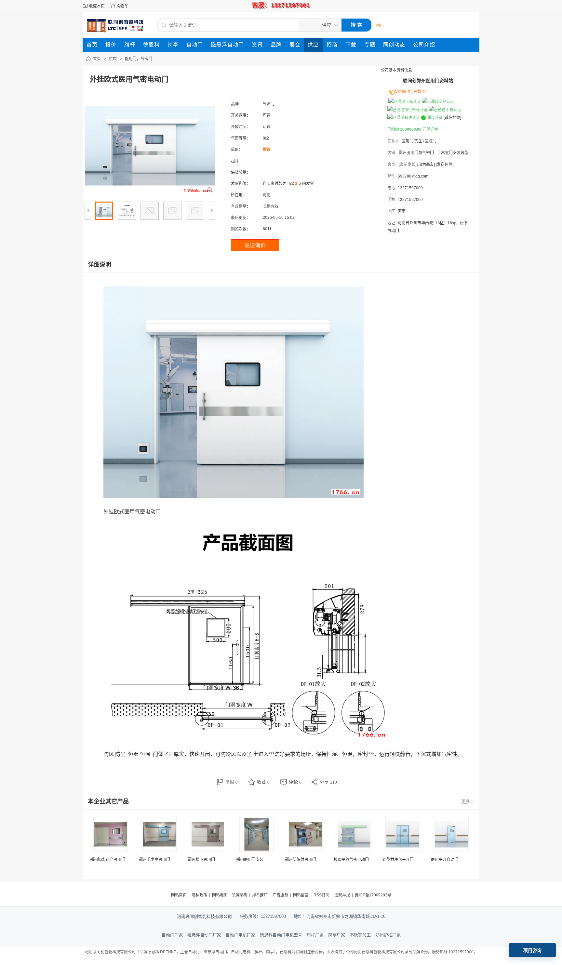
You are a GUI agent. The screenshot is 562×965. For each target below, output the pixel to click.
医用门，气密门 (138, 59)
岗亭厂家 (336, 934)
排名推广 (260, 895)
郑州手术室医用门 (154, 859)
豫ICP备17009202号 (373, 895)
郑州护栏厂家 (388, 934)
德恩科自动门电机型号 (281, 934)
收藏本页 (97, 6)
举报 (231, 782)
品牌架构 (239, 895)
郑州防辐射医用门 (300, 859)
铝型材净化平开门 (398, 859)
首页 (97, 59)
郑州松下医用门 (201, 859)
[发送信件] (444, 164)
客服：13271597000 (281, 5)
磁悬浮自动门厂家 (204, 934)
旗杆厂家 (315, 934)
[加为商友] (426, 164)
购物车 (122, 6)
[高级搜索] (376, 25)
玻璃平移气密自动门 (351, 859)
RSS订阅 (321, 895)
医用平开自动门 (444, 859)
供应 (113, 59)
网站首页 (179, 895)
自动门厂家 (172, 934)
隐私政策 (199, 895)
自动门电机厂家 (240, 934)
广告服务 (280, 895)
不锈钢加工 (360, 934)
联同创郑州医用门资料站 (428, 80)
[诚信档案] (452, 117)
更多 (467, 801)
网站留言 (301, 895)
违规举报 (342, 895)
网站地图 (220, 895)
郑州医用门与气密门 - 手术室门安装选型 (433, 153)
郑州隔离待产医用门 (107, 859)
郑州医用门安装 (249, 859)
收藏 (263, 782)
